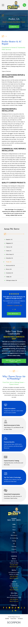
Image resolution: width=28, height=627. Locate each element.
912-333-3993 (14, 588)
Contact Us (14, 552)
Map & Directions (14, 566)
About (14, 529)
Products (14, 549)
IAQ (14, 543)
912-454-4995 (14, 565)
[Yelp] (6, 607)
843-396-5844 (14, 599)
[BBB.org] (21, 607)
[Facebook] (3, 607)
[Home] (13, 5)
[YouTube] (18, 607)
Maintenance (14, 535)
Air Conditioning (14, 538)
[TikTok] (15, 607)
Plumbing (14, 546)
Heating (14, 541)
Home (14, 527)
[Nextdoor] (15, 610)
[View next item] (15, 309)
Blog (14, 532)
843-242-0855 (14, 520)
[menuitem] (14, 239)
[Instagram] (12, 607)
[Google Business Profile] (9, 607)
